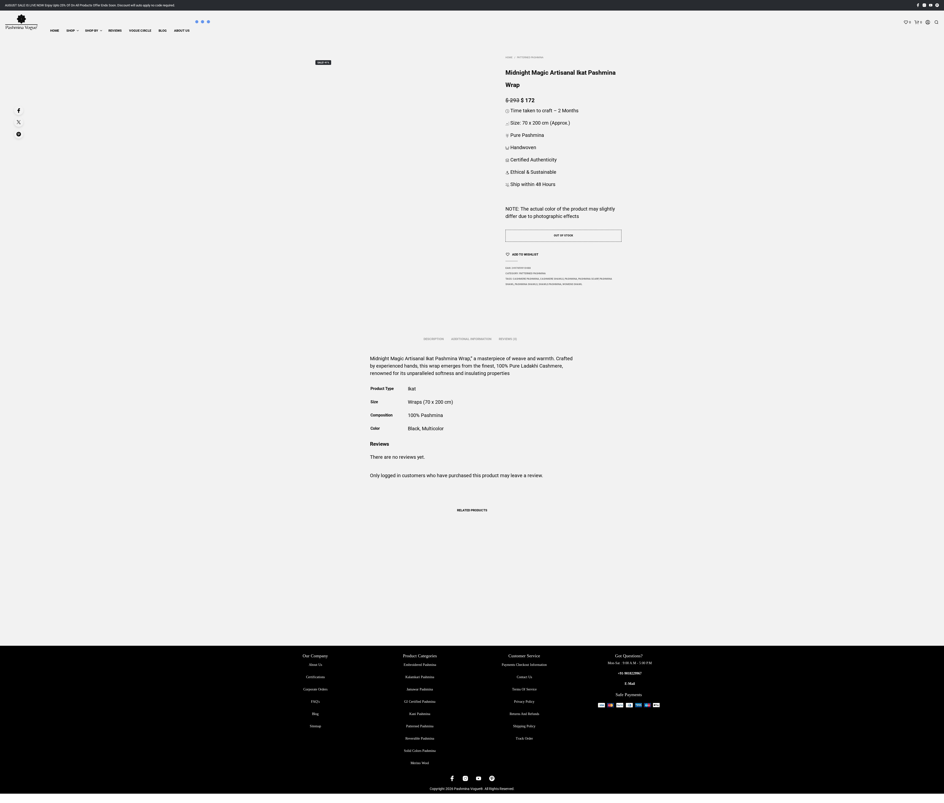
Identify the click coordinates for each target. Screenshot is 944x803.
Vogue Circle (140, 30)
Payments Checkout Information (524, 665)
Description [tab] (434, 339)
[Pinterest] (18, 134)
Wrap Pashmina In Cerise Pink (339, 619)
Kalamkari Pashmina (419, 677)
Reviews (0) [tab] (508, 339)
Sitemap (315, 726)
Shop (70, 30)
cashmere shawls (552, 278)
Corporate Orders (315, 689)
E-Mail (630, 684)
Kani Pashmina (419, 714)
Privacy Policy (524, 701)
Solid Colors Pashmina (420, 751)
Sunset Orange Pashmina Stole (418, 619)
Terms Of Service (524, 689)
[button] (907, 22)
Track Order (524, 738)
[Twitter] (18, 122)
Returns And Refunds (524, 714)
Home (54, 30)
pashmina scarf (588, 278)
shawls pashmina (550, 284)
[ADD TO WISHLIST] (354, 605)
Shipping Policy (524, 726)
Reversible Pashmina (419, 738)
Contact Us (524, 677)
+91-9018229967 (630, 673)
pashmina (571, 278)
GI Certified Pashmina (419, 701)
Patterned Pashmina (530, 57)
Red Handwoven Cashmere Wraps (499, 619)
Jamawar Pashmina (420, 689)
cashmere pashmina (526, 278)
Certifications (315, 677)
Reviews (115, 30)
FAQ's (315, 701)
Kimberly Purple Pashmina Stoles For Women (584, 619)
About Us (182, 30)
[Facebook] (18, 110)
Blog (163, 30)
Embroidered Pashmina (420, 665)
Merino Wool (420, 763)
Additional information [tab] (471, 339)
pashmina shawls (526, 284)
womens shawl (572, 284)
